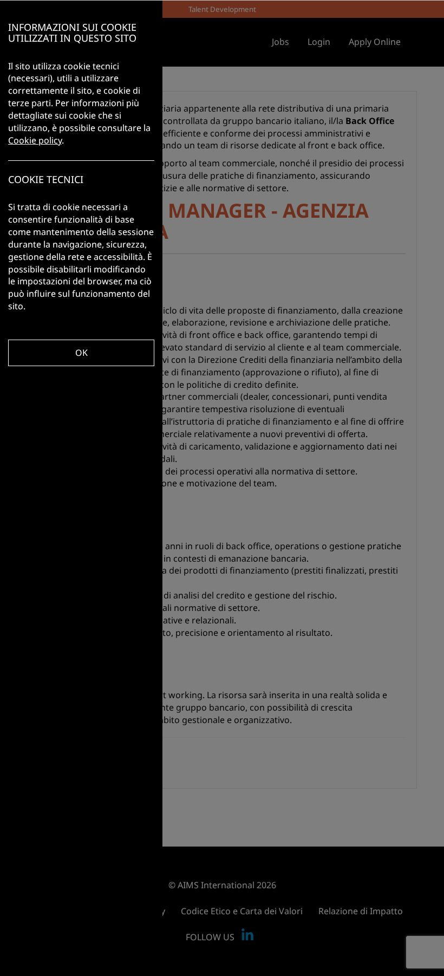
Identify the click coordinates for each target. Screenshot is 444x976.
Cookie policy (35, 140)
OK (81, 353)
